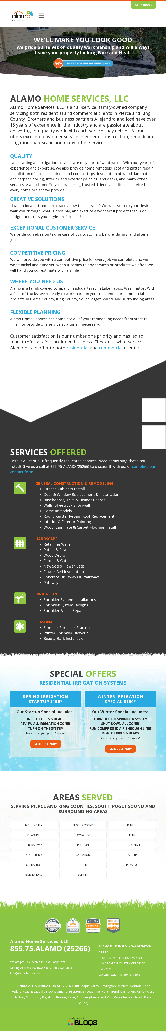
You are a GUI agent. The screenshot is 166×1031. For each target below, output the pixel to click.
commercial (111, 348)
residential (78, 348)
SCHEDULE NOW (45, 744)
